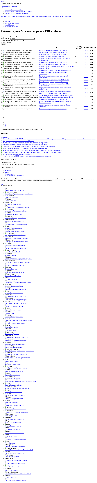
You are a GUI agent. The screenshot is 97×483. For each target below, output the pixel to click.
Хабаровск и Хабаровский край (15, 446)
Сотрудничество (10, 174)
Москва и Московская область (14, 190)
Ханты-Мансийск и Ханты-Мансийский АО (19, 450)
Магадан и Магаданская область (15, 323)
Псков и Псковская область (13, 385)
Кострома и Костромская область (15, 296)
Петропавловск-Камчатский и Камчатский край (20, 381)
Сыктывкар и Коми (11, 416)
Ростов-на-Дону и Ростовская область (17, 388)
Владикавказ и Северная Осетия (15, 235)
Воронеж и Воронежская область (15, 248)
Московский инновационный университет (53, 62)
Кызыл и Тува (9, 313)
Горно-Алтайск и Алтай (12, 252)
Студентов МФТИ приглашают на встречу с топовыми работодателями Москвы (29, 146)
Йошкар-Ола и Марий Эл (13, 276)
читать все (4, 137)
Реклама (7, 172)
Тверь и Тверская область (13, 422)
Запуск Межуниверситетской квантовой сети (17, 154)
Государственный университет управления (53, 50)
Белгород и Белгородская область (15, 218)
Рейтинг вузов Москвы (12, 26)
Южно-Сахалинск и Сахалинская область (18, 474)
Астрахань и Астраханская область (16, 211)
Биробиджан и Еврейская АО (14, 221)
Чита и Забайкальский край (13, 467)
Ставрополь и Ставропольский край (16, 412)
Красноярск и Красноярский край (15, 303)
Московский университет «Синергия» (51, 56)
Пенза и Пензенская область (14, 371)
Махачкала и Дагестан (12, 334)
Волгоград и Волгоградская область (16, 241)
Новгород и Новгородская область (16, 354)
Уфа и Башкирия (10, 443)
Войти (3, 1)
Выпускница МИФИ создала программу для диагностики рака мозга (25, 144)
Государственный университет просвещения (53, 64)
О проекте (8, 170)
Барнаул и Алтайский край (13, 214)
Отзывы (27, 16)
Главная (7, 21)
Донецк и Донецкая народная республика (18, 259)
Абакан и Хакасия (10, 201)
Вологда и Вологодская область (15, 245)
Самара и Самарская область (14, 398)
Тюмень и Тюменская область (14, 433)
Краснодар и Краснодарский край (16, 300)
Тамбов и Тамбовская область (14, 419)
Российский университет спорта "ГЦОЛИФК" (54, 80)
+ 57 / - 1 (86, 56)
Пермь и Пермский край (12, 375)
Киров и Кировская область (14, 293)
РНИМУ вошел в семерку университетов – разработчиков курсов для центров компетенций (32, 152)
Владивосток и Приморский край (15, 231)
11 (5, 124)
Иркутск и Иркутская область (14, 272)
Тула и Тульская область (12, 429)
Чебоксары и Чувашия (12, 456)
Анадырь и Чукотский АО (13, 204)
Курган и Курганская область (14, 306)
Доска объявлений (52, 16)
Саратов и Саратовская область (15, 405)
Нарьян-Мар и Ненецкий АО (14, 347)
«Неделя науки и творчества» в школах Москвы (18, 141)
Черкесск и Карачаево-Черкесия (15, 463)
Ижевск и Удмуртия (11, 269)
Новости (43, 16)
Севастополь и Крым (11, 197)
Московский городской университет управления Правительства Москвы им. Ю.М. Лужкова (55, 92)
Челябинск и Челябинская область (16, 460)
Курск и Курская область (13, 310)
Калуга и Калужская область (14, 286)
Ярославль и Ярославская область (15, 480)
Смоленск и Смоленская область (15, 409)
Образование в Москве (12, 23)
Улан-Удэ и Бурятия (11, 436)
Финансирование (6, 40)
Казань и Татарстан (11, 279)
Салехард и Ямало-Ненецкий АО (15, 395)
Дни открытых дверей (8, 16)
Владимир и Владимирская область (16, 238)
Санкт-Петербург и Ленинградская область (18, 194)
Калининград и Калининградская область (18, 282)
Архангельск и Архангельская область (17, 207)
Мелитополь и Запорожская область (16, 337)
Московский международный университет (53, 99)
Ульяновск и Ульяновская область (15, 439)
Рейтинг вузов (20, 16)
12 (5, 126)
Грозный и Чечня (10, 255)
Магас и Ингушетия (11, 327)
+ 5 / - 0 (86, 62)
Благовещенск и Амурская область (16, 224)
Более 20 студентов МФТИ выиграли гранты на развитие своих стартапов (27, 156)
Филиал (3, 42)
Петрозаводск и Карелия (12, 378)
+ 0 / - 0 (86, 50)
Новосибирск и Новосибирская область (17, 358)
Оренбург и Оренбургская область (16, 368)
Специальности (63, 16)
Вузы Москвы (9, 25)
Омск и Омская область (12, 361)
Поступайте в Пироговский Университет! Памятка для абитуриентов (25, 143)
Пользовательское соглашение (14, 176)
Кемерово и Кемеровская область (15, 289)
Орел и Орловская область (13, 364)
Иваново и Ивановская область (15, 265)
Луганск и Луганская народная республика (18, 320)
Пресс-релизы (35, 16)
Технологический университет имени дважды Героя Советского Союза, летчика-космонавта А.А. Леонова (56, 96)
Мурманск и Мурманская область (15, 340)
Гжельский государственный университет (52, 109)
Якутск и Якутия (10, 477)
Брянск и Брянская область (13, 228)
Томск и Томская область (13, 426)
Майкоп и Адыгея (10, 330)
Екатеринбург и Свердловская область (17, 262)
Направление (5, 38)
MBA (70, 16)
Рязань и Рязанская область (13, 392)
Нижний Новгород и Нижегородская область (19, 351)
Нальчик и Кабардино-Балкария (15, 344)
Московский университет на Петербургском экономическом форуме (25, 148)
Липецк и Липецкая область (14, 317)
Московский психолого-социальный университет (55, 70)
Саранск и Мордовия (11, 402)
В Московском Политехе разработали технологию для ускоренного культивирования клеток (33, 150)
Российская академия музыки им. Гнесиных (53, 82)
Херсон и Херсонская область (14, 453)
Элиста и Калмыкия (11, 470)
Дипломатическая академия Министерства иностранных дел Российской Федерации (53, 53)
